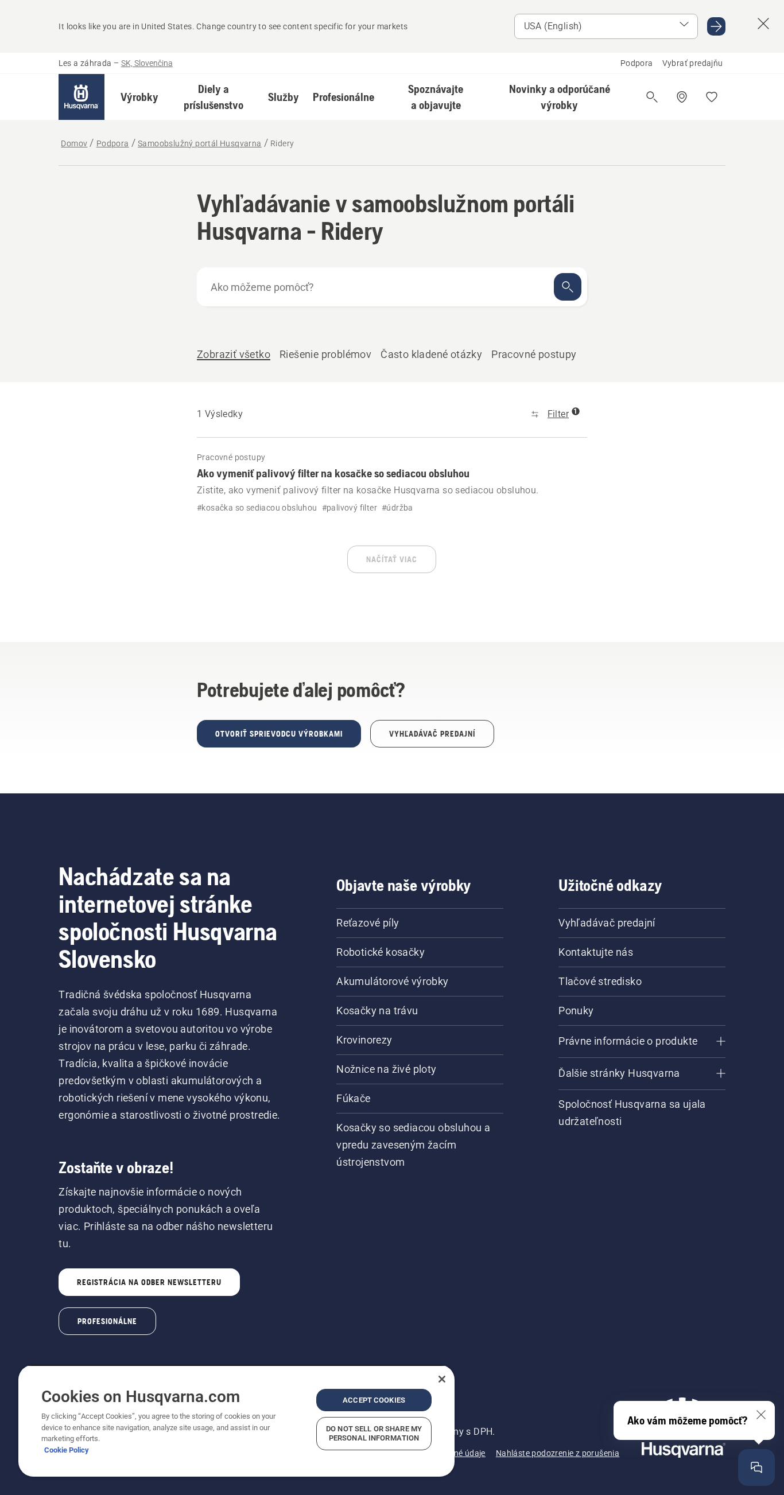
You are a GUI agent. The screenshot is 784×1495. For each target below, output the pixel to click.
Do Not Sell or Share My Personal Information (374, 1433)
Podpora (636, 63)
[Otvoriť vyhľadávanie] (652, 97)
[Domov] (81, 97)
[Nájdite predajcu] (682, 97)
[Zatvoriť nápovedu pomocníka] (761, 1415)
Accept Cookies (374, 1400)
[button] (139, 97)
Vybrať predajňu (692, 63)
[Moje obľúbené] (711, 97)
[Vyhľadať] (567, 287)
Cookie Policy (66, 1450)
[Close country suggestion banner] (763, 23)
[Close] (442, 1379)
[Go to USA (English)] (716, 26)
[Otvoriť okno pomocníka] (756, 1467)
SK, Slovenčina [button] (147, 63)
